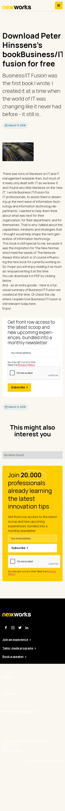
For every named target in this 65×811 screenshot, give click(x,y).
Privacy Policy (43, 780)
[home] (16, 7)
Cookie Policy (43, 790)
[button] (59, 5)
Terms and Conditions (49, 799)
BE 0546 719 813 (45, 809)
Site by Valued (43, 771)
